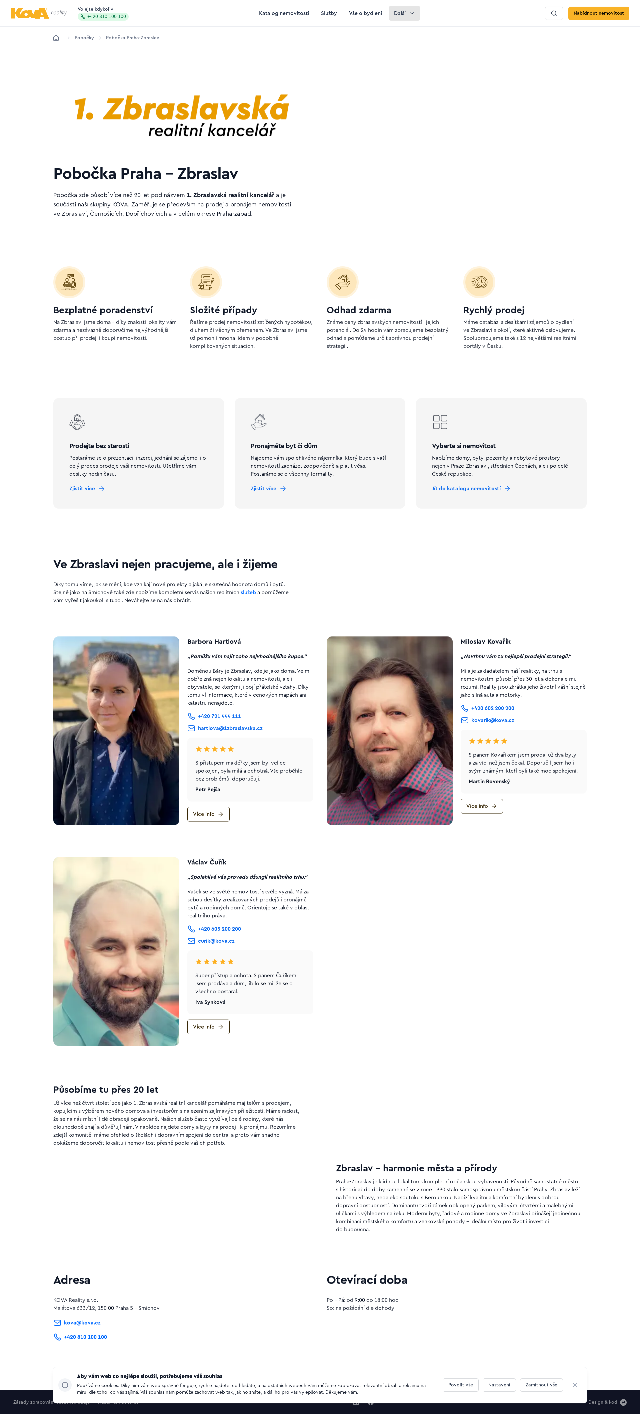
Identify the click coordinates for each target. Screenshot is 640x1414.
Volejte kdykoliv (102, 13)
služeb (248, 592)
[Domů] (56, 38)
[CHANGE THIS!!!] (575, 1385)
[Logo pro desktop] (39, 13)
